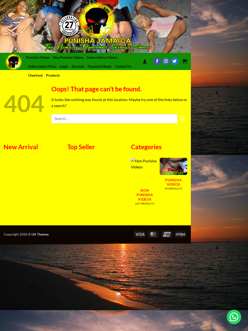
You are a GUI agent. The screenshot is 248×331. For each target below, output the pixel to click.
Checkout (35, 75)
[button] (144, 61)
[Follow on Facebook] (157, 61)
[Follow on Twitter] (175, 61)
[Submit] (182, 118)
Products (53, 75)
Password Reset (99, 66)
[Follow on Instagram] (166, 61)
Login (64, 66)
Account (77, 66)
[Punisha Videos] (14, 61)
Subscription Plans (42, 66)
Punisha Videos (38, 57)
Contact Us (123, 66)
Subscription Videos (102, 57)
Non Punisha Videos (68, 57)
